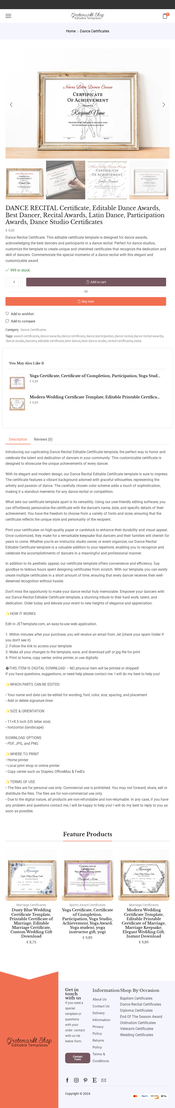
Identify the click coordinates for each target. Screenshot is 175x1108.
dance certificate (73, 336)
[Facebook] (67, 1080)
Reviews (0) (43, 439)
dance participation (99, 336)
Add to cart (98, 282)
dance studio (15, 341)
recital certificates (120, 341)
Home (71, 31)
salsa (138, 341)
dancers (31, 341)
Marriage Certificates (31, 905)
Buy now (88, 301)
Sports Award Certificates (87, 905)
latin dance (72, 341)
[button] (11, 104)
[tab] (18, 439)
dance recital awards (148, 336)
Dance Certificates (94, 31)
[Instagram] (76, 1080)
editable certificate (51, 341)
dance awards (50, 336)
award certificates (26, 336)
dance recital (124, 336)
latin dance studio (94, 341)
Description (18, 439)
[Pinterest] (85, 1080)
